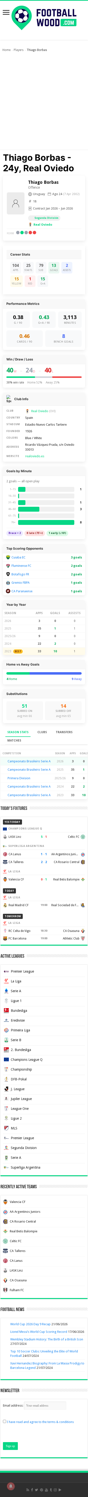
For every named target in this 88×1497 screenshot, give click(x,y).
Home (6, 50)
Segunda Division (24, 1148)
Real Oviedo (42, 224)
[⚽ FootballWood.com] (44, 17)
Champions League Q (27, 1060)
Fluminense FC (21, 566)
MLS (14, 1128)
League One (20, 1109)
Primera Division (19, 778)
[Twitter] (36, 1490)
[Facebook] (32, 1490)
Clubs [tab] (42, 732)
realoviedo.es (34, 456)
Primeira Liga (20, 1030)
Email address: (13, 1405)
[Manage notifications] (11, 1486)
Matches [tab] (14, 740)
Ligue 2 (16, 1118)
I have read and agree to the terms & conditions (40, 1422)
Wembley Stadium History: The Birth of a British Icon (46, 1339)
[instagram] (55, 1490)
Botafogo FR (20, 574)
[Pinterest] (42, 1490)
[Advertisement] (44, 103)
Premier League (22, 971)
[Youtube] (46, 1490)
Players (18, 50)
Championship (21, 1069)
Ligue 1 (16, 1001)
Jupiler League (21, 1099)
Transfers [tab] (64, 732)
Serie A (16, 991)
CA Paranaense (22, 591)
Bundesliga (19, 1011)
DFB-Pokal (19, 1079)
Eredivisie (18, 1020)
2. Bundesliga (21, 1050)
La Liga (16, 981)
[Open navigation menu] (6, 13)
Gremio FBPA (20, 582)
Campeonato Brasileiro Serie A (29, 761)
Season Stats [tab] (18, 732)
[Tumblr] (50, 1490)
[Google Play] (60, 1490)
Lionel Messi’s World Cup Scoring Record (38, 1332)
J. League (17, 1089)
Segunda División (46, 218)
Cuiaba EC (18, 557)
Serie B (16, 1040)
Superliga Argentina (25, 1167)
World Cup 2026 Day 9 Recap (30, 1324)
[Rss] (28, 1490)
